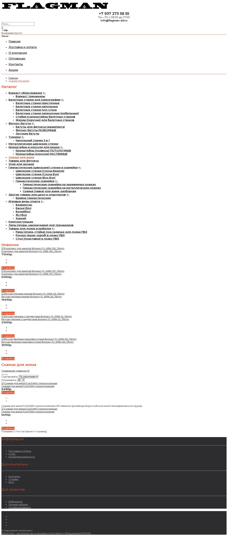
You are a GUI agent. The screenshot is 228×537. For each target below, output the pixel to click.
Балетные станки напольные (37, 106)
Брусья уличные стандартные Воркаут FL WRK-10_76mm (35, 319)
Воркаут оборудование (25, 93)
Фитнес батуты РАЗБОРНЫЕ (36, 130)
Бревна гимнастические (33, 198)
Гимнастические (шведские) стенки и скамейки (43, 167)
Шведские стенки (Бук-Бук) (35, 177)
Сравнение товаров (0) (15, 370)
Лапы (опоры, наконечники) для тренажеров (41, 225)
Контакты (14, 476)
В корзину (8, 268)
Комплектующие (21, 221)
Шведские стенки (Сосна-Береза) (40, 171)
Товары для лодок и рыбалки (30, 228)
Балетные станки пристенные (37, 103)
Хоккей (21, 218)
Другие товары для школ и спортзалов (37, 194)
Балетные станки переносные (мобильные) (47, 113)
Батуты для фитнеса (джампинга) (40, 126)
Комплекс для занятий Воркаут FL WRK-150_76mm (31, 251)
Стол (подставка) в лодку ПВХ (37, 238)
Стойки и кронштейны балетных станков (45, 116)
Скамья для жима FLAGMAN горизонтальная (27, 386)
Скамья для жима (19, 80)
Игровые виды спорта (24, 201)
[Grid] (2, 374)
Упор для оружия (21, 164)
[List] (6, 374)
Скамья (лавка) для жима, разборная (49, 191)
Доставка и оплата (20, 451)
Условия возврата (20, 507)
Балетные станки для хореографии (34, 99)
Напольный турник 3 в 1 (33, 140)
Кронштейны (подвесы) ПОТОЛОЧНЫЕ (43, 150)
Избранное (15, 501)
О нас (12, 453)
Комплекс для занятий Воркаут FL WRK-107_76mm (31, 273)
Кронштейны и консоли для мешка (34, 147)
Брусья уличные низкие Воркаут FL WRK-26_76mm (31, 296)
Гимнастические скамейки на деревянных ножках (59, 184)
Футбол (21, 215)
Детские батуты (27, 133)
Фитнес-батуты (20, 123)
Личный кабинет (18, 504)
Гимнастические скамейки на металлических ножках (62, 187)
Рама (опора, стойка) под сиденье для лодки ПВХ (51, 232)
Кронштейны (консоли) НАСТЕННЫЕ (41, 154)
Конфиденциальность (22, 456)
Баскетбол (23, 208)
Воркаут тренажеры (30, 96)
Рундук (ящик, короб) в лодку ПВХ (40, 235)
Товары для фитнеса (24, 160)
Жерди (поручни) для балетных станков (45, 120)
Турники (15, 137)
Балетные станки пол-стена (36, 110)
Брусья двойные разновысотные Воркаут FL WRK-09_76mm (37, 341)
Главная (13, 78)
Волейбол (23, 211)
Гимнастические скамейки (35, 181)
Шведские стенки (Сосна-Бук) (37, 174)
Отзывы (13, 479)
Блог (11, 482)
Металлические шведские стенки (33, 143)
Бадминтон (24, 204)
